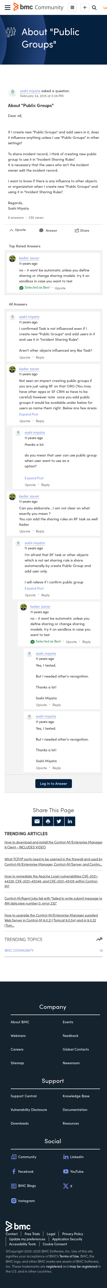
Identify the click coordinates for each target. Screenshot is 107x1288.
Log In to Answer (53, 783)
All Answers (18, 304)
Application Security (67, 1239)
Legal (51, 1233)
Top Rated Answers (24, 245)
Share (84, 230)
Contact (12, 1233)
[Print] (48, 821)
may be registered (83, 1266)
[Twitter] (59, 821)
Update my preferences (27, 1239)
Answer (51, 230)
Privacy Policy (72, 1233)
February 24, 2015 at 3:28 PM (42, 95)
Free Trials (32, 1233)
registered (54, 1266)
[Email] (37, 821)
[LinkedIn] (70, 821)
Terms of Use (69, 1256)
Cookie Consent (55, 1244)
